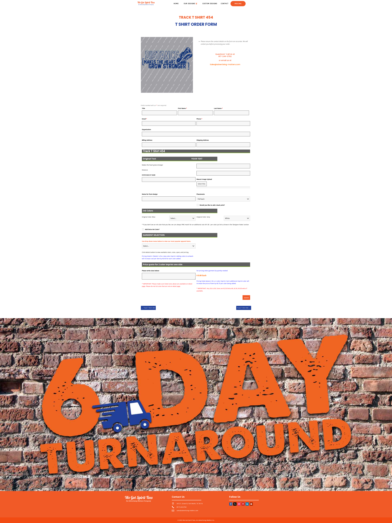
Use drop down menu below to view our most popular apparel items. (166, 241)
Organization (146, 129)
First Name (182, 108)
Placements (201, 194)
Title (143, 108)
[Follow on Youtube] (251, 504)
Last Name (218, 108)
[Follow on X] (235, 504)
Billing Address (147, 140)
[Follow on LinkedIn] (247, 504)
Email (144, 119)
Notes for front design (150, 194)
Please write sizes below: (150, 271)
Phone (199, 119)
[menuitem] (176, 3)
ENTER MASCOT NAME (148, 175)
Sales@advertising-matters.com (225, 64)
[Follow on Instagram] (239, 504)
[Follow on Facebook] (230, 504)
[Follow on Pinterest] (243, 504)
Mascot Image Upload (204, 179)
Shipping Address (203, 140)
